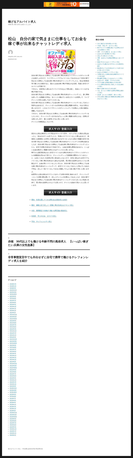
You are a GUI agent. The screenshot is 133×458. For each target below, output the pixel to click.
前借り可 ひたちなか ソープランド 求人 (108, 62)
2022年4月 (13, 380)
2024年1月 (13, 337)
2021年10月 (13, 392)
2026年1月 (13, 288)
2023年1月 (13, 361)
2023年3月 (13, 357)
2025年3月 (13, 308)
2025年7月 (13, 300)
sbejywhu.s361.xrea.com (15, 56)
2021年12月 (13, 388)
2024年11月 (13, 317)
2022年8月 (13, 372)
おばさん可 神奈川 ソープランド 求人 (107, 72)
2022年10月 (13, 368)
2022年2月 (13, 384)
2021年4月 (13, 404)
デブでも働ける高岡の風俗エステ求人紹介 (109, 82)
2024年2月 (13, 335)
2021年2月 (13, 408)
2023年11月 (13, 341)
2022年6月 (13, 376)
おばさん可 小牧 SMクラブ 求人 (106, 54)
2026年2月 (13, 286)
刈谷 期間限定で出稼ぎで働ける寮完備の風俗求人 (49, 211)
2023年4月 (13, 355)
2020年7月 (13, 423)
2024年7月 (13, 325)
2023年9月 (13, 345)
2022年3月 (13, 382)
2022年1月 (13, 386)
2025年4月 (13, 306)
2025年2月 (13, 310)
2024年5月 (13, 329)
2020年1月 (13, 435)
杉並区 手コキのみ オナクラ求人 (43, 216)
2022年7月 (13, 374)
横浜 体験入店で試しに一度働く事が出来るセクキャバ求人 (52, 205)
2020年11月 (13, 415)
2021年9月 (13, 394)
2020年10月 (13, 417)
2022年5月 (13, 378)
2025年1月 (13, 312)
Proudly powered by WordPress (32, 449)
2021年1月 (13, 411)
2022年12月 (13, 364)
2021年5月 (13, 402)
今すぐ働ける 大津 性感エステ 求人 (107, 43)
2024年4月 (13, 331)
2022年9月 (13, 370)
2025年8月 (13, 298)
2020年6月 (13, 425)
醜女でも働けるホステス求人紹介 (106, 88)
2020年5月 (13, 427)
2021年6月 (13, 400)
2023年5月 (13, 353)
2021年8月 (13, 396)
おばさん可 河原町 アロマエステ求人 (108, 80)
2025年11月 (13, 292)
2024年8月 (13, 323)
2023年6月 (13, 351)
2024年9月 (13, 321)
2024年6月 (13, 327)
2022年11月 (13, 366)
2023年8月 (13, 347)
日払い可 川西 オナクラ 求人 (105, 56)
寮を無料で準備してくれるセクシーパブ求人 (110, 78)
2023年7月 (13, 349)
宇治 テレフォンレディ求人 (41, 221)
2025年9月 (13, 296)
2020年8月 (13, 421)
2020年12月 (13, 413)
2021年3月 (13, 406)
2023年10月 (13, 343)
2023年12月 (13, 339)
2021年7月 (13, 398)
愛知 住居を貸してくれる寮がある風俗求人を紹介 (49, 200)
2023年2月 (13, 359)
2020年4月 (13, 429)
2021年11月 (13, 390)
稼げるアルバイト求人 (22, 21)
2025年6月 (13, 302)
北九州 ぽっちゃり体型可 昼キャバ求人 (109, 95)
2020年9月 (13, 419)
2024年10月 (13, 319)
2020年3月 (13, 431)
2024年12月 (13, 315)
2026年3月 (13, 284)
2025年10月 (13, 294)
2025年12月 (13, 290)
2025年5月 (13, 304)
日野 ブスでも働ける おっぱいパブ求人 (109, 52)
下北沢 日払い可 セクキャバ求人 (107, 45)
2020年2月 (13, 433)
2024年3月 (13, 333)
